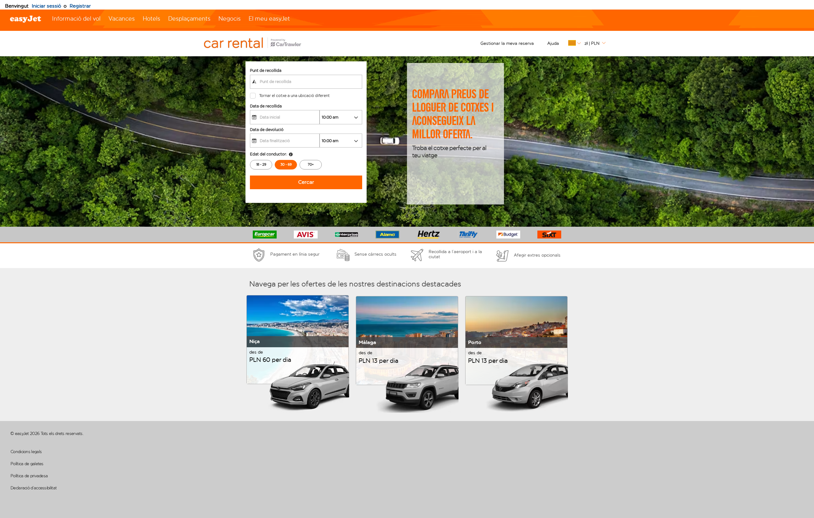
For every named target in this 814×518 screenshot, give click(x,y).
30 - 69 (286, 164)
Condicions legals (26, 451)
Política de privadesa (29, 476)
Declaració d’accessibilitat (33, 488)
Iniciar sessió (46, 6)
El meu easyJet (269, 18)
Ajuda (553, 43)
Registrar (80, 6)
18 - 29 (261, 164)
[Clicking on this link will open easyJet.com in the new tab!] (259, 43)
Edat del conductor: (268, 154)
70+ (311, 164)
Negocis (229, 18)
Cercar (306, 182)
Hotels (151, 18)
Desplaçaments (189, 18)
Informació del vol (76, 18)
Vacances (121, 18)
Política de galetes (27, 463)
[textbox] (306, 82)
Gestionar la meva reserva (507, 43)
